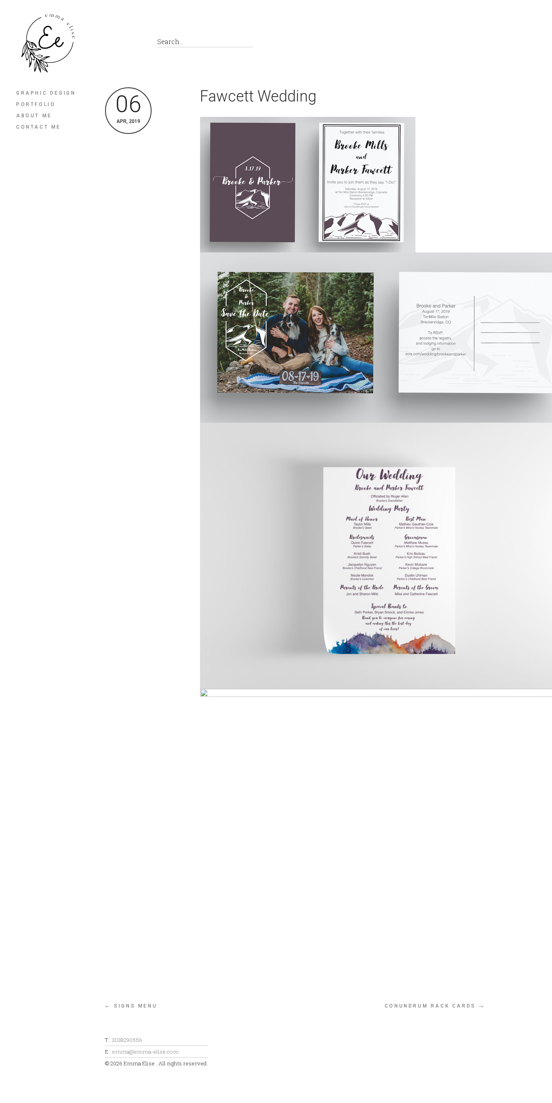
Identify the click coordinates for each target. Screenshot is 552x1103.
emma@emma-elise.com (145, 1051)
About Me (34, 116)
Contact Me (38, 127)
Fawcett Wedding (258, 96)
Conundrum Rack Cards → (435, 1006)
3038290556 (127, 1040)
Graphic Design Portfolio (46, 98)
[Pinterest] (113, 43)
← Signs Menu (131, 1006)
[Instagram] (131, 43)
